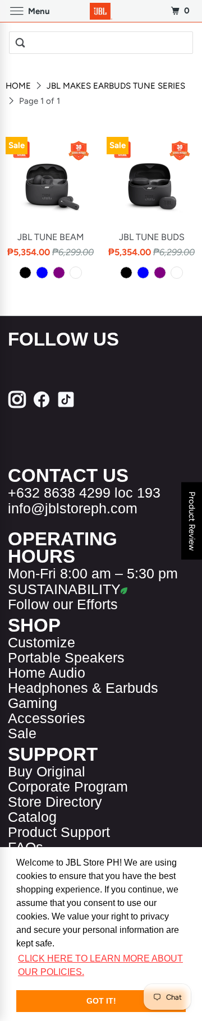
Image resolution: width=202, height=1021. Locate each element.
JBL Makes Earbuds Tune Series (116, 86)
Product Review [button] (192, 521)
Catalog (32, 817)
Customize (41, 642)
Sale (22, 733)
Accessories (46, 718)
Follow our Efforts (63, 604)
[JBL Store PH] (101, 11)
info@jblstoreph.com (72, 508)
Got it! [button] (101, 1000)
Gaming (32, 703)
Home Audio (46, 672)
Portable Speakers (66, 657)
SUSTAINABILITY (64, 589)
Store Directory (55, 802)
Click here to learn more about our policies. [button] (100, 965)
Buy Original (46, 771)
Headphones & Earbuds (83, 688)
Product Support (59, 832)
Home (19, 86)
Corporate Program (68, 786)
